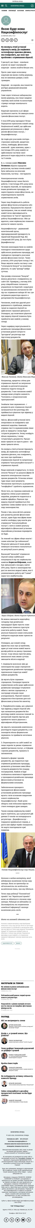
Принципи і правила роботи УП (17, 1146)
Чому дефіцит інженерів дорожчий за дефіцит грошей (17, 1049)
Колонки (20, 10)
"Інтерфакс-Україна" (24, 1158)
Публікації (12, 10)
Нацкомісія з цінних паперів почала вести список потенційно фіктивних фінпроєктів (16, 1006)
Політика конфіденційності (17, 1141)
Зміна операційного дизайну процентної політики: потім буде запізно (16, 1093)
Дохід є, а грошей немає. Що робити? (14, 1034)
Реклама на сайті (13, 1139)
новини (4, 10)
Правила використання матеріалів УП (17, 1144)
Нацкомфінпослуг (7, 943)
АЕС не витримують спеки (13, 1020)
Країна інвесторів (9, 1063)
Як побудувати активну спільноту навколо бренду (17, 1077)
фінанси (18, 943)
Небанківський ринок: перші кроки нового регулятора (15, 996)
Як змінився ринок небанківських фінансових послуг (15, 988)
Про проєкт (24, 1139)
